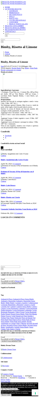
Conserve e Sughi (29, 305)
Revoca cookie (6, 395)
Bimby (27, 68)
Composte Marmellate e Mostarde (12, 305)
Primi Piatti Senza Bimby (18, 321)
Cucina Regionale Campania (15, 308)
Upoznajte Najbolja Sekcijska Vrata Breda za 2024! (19, 209)
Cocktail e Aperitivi (21, 303)
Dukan (3, 316)
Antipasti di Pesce (7, 299)
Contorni (13, 306)
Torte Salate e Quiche (13, 329)
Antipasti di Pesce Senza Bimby (23, 299)
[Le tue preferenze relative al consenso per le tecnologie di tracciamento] (35, 393)
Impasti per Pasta (21, 316)
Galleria (3, 156)
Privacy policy (12, 389)
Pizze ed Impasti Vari (28, 318)
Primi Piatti (33, 68)
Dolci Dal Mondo (31, 314)
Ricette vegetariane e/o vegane (11, 70)
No (6, 389)
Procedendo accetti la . (13, 281)
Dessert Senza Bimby (18, 314)
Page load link (5, 381)
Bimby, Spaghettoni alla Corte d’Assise (14, 160)
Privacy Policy (20, 281)
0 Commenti (17, 164)
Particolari (18, 318)
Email (3, 279)
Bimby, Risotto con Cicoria (10, 197)
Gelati (13, 316)
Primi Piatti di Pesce (15, 320)
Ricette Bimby (16, 68)
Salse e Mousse (21, 323)
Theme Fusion (17, 376)
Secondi (29, 323)
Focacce (8, 316)
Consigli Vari (5, 306)
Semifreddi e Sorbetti (13, 327)
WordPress (21, 378)
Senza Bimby (24, 327)
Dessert (7, 314)
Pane (8, 318)
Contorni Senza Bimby (23, 306)
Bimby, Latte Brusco (8, 185)
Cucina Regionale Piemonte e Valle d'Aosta (19, 311)
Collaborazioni (33, 303)
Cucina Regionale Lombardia (22, 310)
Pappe (12, 318)
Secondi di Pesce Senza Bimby (17, 325)
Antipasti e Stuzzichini (8, 301)
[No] (18, 389)
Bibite (8, 303)
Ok (2, 389)
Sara (2, 66)
